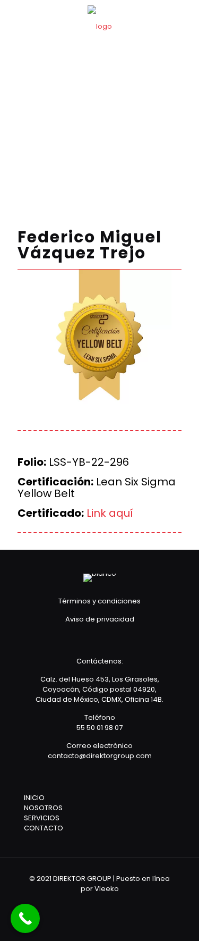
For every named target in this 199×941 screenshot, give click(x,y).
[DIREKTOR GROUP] (99, 26)
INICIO (34, 798)
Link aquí (109, 513)
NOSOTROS (43, 808)
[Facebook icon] (92, 903)
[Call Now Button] (25, 918)
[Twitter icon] (107, 903)
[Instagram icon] (121, 903)
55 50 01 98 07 (99, 727)
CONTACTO (43, 828)
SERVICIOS (41, 818)
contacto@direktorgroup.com (100, 756)
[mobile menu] (185, 21)
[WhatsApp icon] (78, 903)
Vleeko (106, 889)
